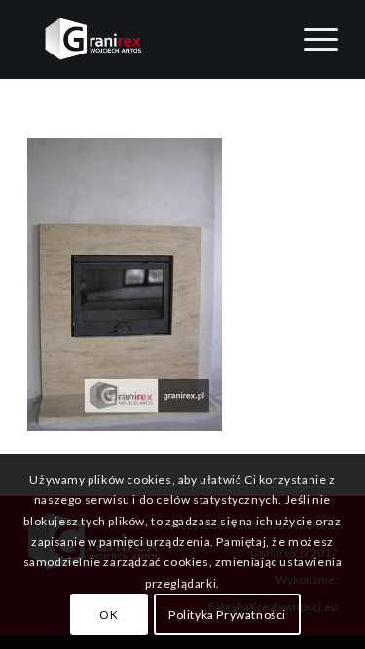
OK (108, 614)
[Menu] (311, 39)
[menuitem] (311, 39)
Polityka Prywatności (227, 614)
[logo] (151, 39)
